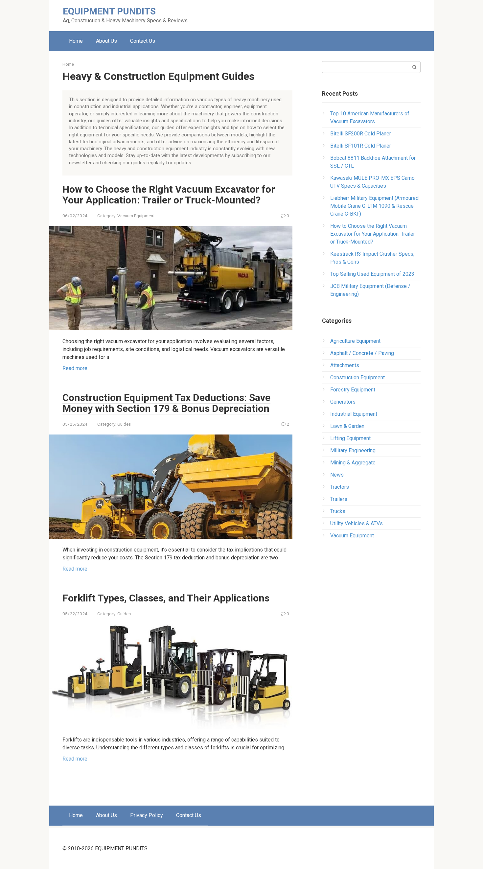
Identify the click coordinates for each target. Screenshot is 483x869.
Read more (74, 368)
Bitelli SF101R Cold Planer (360, 146)
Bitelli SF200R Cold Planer (360, 133)
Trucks (337, 511)
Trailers (338, 499)
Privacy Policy (146, 815)
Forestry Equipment (352, 390)
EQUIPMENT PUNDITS (109, 11)
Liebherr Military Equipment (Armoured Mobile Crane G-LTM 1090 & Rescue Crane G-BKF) (374, 206)
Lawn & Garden (347, 426)
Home (76, 41)
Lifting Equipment (350, 438)
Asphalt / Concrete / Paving (362, 353)
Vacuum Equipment (136, 215)
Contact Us (142, 41)
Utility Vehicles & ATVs (356, 523)
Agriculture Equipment (355, 341)
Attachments (344, 365)
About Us (106, 41)
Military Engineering (353, 450)
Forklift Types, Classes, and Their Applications (165, 598)
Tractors (339, 487)
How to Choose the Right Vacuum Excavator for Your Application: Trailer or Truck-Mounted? (168, 194)
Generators (343, 402)
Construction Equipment (357, 377)
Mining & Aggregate (353, 462)
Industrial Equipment (353, 414)
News (337, 475)
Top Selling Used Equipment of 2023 (372, 274)
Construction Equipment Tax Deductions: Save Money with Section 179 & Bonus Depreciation (166, 403)
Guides (124, 424)
